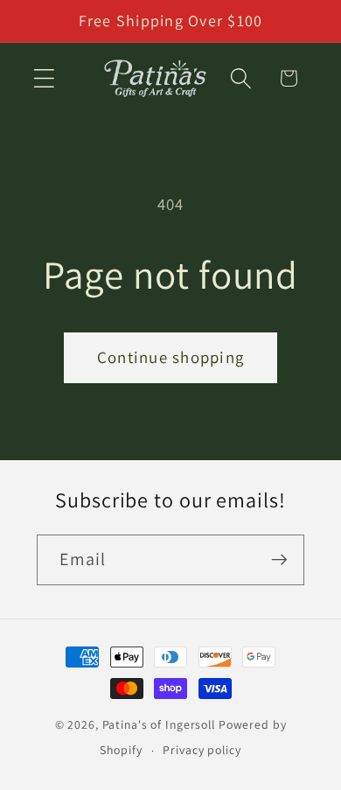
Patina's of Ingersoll (158, 724)
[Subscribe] (279, 560)
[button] (44, 78)
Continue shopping (170, 356)
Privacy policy (201, 750)
